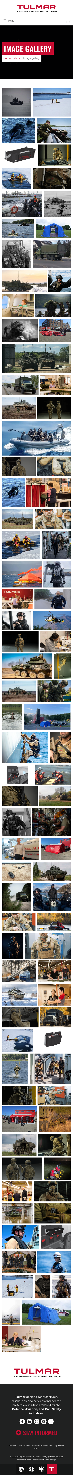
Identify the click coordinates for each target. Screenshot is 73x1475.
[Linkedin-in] (29, 1421)
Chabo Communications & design (40, 1460)
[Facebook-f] (22, 1421)
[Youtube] (44, 1421)
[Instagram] (36, 1421)
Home (7, 58)
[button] (8, 21)
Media (17, 58)
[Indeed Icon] (51, 1421)
